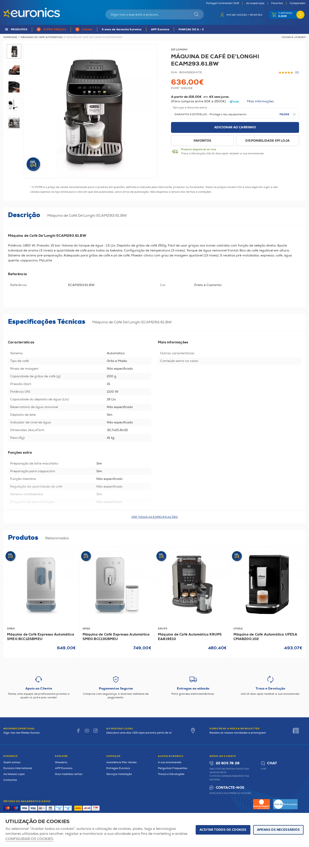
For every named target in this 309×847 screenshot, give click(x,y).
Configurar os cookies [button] (29, 839)
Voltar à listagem (294, 37)
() (297, 72)
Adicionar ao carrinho (235, 127)
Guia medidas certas (68, 774)
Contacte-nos (230, 788)
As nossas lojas (255, 3)
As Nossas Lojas (14, 774)
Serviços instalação (119, 774)
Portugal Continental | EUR (222, 3)
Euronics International (17, 768)
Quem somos (11, 762)
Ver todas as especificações (154, 517)
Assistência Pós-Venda (121, 762)
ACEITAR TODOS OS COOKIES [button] (223, 830)
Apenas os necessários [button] (278, 830)
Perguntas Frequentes (172, 768)
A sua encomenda (169, 762)
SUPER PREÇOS (54, 29)
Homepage (10, 37)
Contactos (10, 780)
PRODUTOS (19, 29)
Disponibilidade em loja (267, 141)
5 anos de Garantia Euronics (122, 29)
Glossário (61, 762)
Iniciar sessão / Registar (244, 15)
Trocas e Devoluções (171, 774)
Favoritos (277, 3)
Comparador (298, 3)
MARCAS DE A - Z (191, 29)
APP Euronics (160, 29)
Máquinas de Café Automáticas (42, 37)
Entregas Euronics (118, 768)
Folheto (87, 29)
